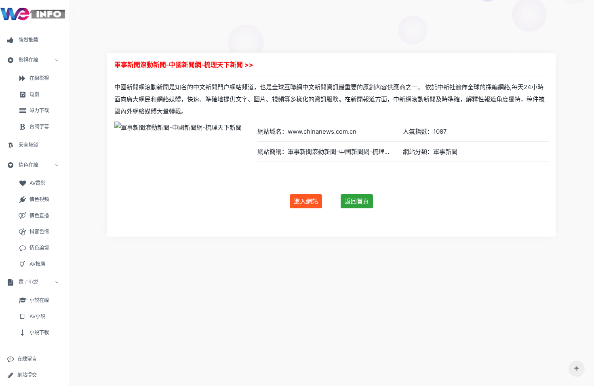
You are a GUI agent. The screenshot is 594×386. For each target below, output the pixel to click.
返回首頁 (357, 201)
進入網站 (306, 201)
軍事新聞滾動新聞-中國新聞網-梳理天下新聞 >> (183, 65)
